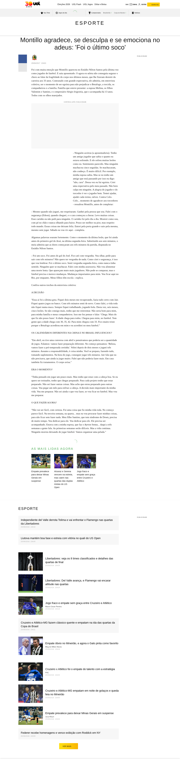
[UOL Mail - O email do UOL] (133, 4)
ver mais (67, 746)
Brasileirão (106, 13)
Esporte (90, 23)
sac (127, 4)
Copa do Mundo (119, 13)
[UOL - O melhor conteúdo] (32, 4)
